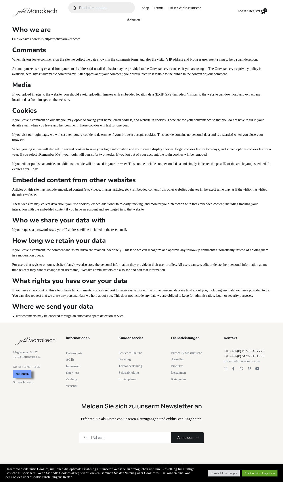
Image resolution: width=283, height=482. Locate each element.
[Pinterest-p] (249, 368)
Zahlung (71, 379)
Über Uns (72, 372)
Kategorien (178, 379)
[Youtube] (257, 368)
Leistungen (178, 372)
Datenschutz (74, 353)
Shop (145, 8)
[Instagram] (225, 368)
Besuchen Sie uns (130, 353)
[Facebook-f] (233, 368)
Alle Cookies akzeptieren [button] (260, 473)
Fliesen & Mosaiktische (184, 8)
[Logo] (35, 12)
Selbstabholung (129, 372)
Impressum (73, 366)
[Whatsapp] (241, 368)
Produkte (177, 366)
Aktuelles (133, 19)
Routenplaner (127, 379)
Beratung (125, 359)
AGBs (70, 359)
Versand (71, 386)
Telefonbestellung (130, 366)
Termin (159, 8)
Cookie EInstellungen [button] (224, 473)
